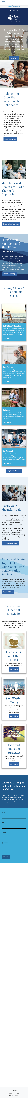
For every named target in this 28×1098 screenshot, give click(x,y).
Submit (5, 857)
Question (5, 843)
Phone (4, 833)
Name (4, 812)
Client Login (15, 10)
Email (3, 822)
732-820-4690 (15, 1093)
